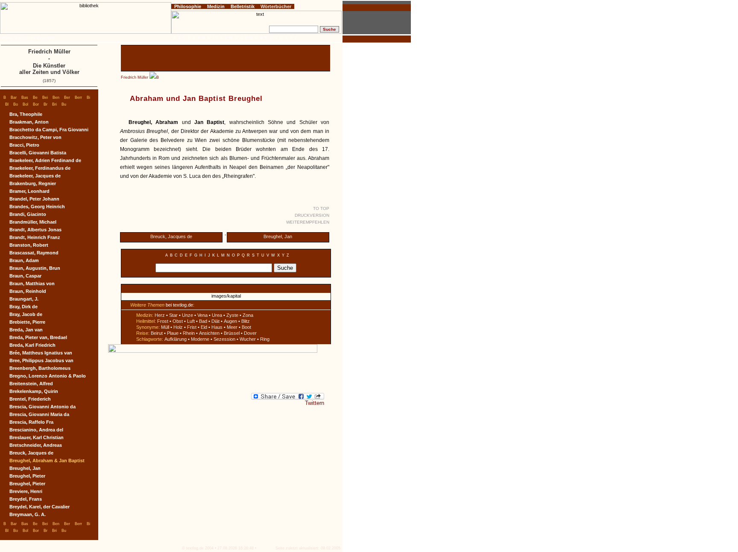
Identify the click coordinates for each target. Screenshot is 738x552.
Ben (56, 97)
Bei (45, 97)
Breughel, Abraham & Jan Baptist (47, 460)
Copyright (45, 38)
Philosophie (187, 6)
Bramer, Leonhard (29, 191)
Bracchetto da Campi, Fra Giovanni (48, 129)
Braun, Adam (24, 260)
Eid (204, 327)
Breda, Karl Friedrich (32, 345)
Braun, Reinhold (27, 291)
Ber (67, 97)
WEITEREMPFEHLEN (307, 222)
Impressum (25, 38)
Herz (160, 315)
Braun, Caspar (25, 275)
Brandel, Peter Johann (34, 198)
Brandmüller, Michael (32, 221)
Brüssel (232, 333)
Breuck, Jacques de (171, 236)
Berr (78, 97)
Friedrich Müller (134, 77)
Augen (230, 321)
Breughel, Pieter (27, 475)
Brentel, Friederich (30, 398)
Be (35, 97)
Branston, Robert (28, 245)
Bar (14, 97)
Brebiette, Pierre (27, 322)
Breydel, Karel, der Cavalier (39, 506)
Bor (36, 104)
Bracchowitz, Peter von (35, 137)
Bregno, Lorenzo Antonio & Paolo (47, 375)
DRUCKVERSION (312, 215)
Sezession (224, 339)
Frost (162, 321)
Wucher (248, 339)
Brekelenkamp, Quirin (33, 391)
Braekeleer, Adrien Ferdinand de (45, 160)
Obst (178, 321)
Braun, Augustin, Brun (34, 268)
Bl (7, 104)
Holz (178, 327)
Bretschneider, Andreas (35, 445)
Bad (203, 321)
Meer (232, 327)
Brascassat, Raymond (34, 252)
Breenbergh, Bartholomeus (39, 368)
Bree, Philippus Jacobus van (41, 360)
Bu (64, 104)
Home (7, 38)
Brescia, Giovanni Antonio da (42, 406)
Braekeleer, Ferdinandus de (39, 168)
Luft (191, 321)
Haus (217, 327)
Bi (88, 97)
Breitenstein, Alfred (31, 383)
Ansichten (209, 333)
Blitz (245, 321)
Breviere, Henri (25, 491)
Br (45, 104)
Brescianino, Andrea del (36, 429)
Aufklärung (175, 339)
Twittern (314, 403)
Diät (215, 321)
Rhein (189, 333)
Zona (248, 315)
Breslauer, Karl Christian (36, 437)
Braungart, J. (23, 298)
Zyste (232, 315)
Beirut (157, 333)
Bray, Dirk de (23, 306)
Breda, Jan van (26, 329)
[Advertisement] (225, 58)
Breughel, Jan (278, 236)
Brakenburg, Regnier (32, 183)
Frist (191, 327)
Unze (187, 315)
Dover (250, 333)
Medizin (216, 6)
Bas (24, 97)
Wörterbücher (276, 6)
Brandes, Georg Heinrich (37, 206)
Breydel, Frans (25, 499)
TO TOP (321, 208)
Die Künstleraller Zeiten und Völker (49, 68)
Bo (15, 104)
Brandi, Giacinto (27, 214)
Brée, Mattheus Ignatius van (40, 352)
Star (173, 315)
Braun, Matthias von (32, 283)
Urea (217, 315)
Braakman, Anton (29, 121)
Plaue (173, 333)
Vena (202, 315)
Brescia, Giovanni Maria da (39, 414)
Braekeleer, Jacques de (35, 175)
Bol (25, 104)
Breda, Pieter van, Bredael (38, 337)
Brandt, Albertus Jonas (35, 229)
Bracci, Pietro (24, 145)
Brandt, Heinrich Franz (34, 237)
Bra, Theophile (25, 114)
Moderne (200, 339)
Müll (165, 327)
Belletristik (243, 6)
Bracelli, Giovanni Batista (37, 152)
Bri (54, 104)
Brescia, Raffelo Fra (31, 422)
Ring (264, 339)
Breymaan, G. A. (27, 514)
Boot (246, 327)
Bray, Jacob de (25, 314)
